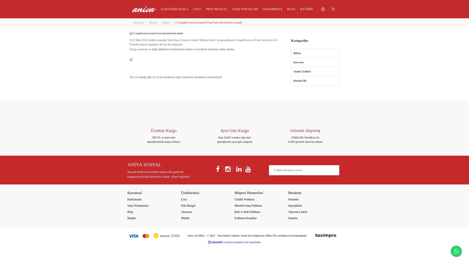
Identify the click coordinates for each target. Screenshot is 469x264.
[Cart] (333, 9)
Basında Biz (299, 80)
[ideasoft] (215, 242)
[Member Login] (323, 9)
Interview (298, 62)
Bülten (297, 53)
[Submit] (335, 170)
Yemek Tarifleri (302, 71)
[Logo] (144, 9)
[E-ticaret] (234, 242)
